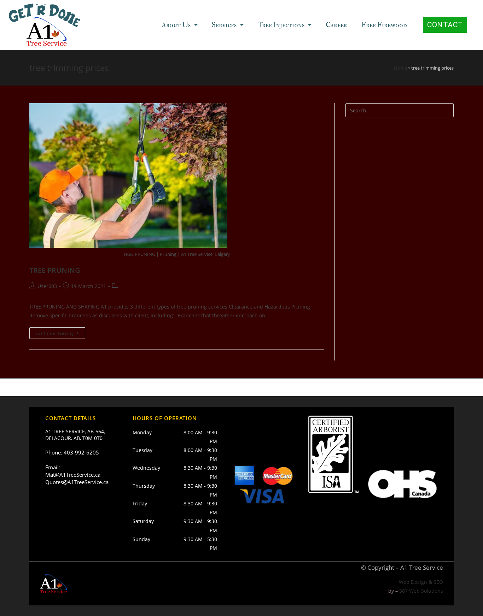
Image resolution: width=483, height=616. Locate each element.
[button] (445, 25)
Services (224, 24)
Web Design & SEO (421, 582)
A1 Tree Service (421, 567)
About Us (176, 24)
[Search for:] (399, 110)
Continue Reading (54, 333)
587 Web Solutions (421, 590)
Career (336, 24)
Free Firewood (384, 24)
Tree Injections (281, 24)
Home (400, 68)
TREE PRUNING (54, 270)
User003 (47, 286)
